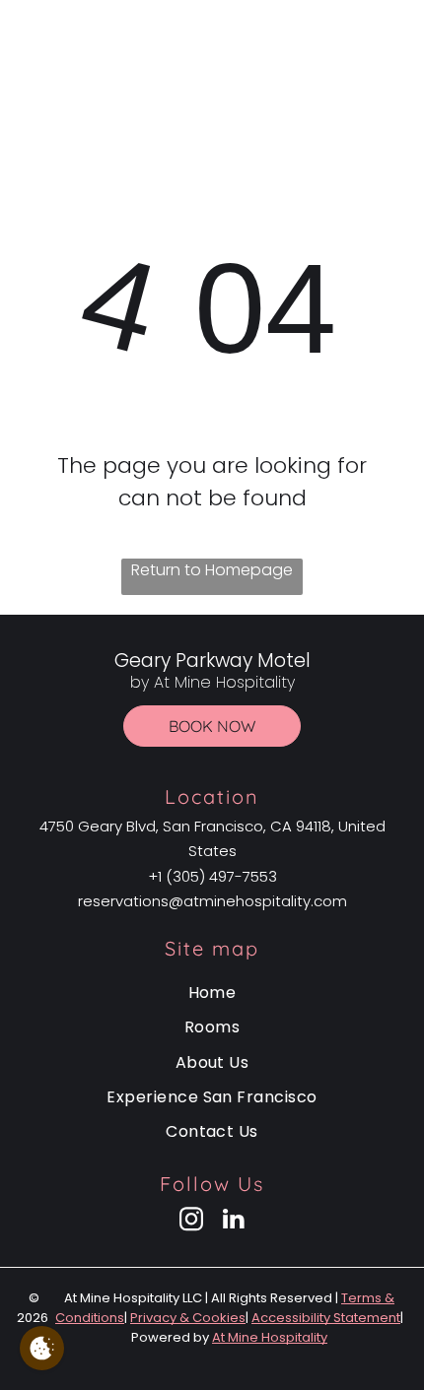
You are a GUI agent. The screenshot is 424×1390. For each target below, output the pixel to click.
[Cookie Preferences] (42, 1348)
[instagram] (191, 1222)
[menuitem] (212, 992)
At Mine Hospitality (269, 1337)
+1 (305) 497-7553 (212, 876)
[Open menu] (398, 56)
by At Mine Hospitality (211, 69)
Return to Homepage (212, 570)
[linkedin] (233, 1222)
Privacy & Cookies (188, 1317)
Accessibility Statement (325, 1317)
